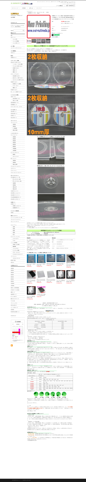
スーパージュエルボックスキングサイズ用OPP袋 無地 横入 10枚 (61, 280)
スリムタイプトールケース (15, 166)
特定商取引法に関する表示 (27, 480)
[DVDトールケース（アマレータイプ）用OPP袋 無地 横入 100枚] (51, 274)
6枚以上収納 (15, 130)
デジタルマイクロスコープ (17, 254)
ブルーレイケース (14, 122)
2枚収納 (47, 12)
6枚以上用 (14, 188)
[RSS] (12, 345)
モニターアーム (13, 224)
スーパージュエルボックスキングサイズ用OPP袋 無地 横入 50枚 (70, 280)
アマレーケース (13, 170)
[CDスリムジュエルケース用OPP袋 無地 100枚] (61, 258)
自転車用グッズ (13, 294)
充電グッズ (15, 70)
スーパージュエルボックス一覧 (16, 217)
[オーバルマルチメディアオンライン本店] (22, 4)
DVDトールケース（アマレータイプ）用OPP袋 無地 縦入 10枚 (70, 265)
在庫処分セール (13, 57)
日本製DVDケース (16, 207)
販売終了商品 (13, 260)
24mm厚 (65, 1)
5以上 (14, 234)
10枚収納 (14, 148)
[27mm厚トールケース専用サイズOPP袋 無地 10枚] (41, 289)
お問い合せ (31, 8)
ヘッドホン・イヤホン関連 (17, 64)
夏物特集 (14, 246)
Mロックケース (13, 158)
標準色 (14, 154)
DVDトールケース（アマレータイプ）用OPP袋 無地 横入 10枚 (41, 280)
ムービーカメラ (15, 238)
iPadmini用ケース (14, 113)
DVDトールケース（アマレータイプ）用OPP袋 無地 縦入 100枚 (31, 280)
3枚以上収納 (15, 164)
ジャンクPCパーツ (16, 43)
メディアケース (13, 256)
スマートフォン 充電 (49, 1)
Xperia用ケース (13, 111)
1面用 (14, 226)
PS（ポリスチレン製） (17, 179)
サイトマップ (39, 8)
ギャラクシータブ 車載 (56, 1)
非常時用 (12, 309)
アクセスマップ (14, 22)
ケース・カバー (15, 85)
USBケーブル (13, 96)
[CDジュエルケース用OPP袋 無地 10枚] (31, 258)
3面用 (14, 230)
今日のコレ (13, 52)
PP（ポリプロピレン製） (41, 12)
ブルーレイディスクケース (41, 1)
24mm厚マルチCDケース (15, 199)
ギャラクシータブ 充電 (64, 2)
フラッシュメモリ (14, 303)
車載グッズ (15, 87)
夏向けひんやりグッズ (15, 298)
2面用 (14, 228)
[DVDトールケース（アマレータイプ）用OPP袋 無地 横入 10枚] (41, 274)
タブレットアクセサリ (15, 74)
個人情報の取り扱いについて (16, 480)
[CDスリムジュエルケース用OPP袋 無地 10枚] (51, 258)
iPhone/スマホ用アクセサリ (16, 62)
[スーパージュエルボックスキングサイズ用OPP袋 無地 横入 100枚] (31, 290)
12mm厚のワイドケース (15, 195)
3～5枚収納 (15, 128)
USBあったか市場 (16, 244)
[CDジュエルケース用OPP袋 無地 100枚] (41, 258)
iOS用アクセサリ (16, 68)
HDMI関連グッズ (14, 104)
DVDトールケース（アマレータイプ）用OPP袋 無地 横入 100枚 (51, 280)
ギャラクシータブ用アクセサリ (18, 79)
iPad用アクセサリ (14, 81)
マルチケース (13, 168)
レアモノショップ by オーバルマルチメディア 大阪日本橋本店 (17, 26)
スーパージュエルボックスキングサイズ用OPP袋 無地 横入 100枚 (31, 296)
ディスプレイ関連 (16, 250)
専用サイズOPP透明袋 (15, 287)
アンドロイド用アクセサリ (17, 66)
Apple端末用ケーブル (15, 102)
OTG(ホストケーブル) (72, 2)
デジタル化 (13, 300)
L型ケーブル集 (15, 100)
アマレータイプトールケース (16, 172)
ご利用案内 (24, 8)
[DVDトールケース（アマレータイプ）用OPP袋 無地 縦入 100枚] (31, 274)
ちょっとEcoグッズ (14, 307)
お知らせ (12, 262)
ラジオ (14, 240)
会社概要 (13, 17)
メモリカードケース (16, 258)
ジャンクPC (15, 39)
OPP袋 (12, 212)
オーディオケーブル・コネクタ (16, 106)
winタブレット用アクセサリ (18, 77)
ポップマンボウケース (15, 152)
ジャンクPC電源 (16, 41)
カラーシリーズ (15, 156)
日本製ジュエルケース (17, 205)
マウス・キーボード (16, 252)
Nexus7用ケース (14, 117)
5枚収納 (12, 276)
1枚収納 (14, 124)
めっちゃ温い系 (13, 296)
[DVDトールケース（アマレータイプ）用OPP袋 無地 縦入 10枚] (70, 258)
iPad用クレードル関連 (17, 83)
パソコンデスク (15, 248)
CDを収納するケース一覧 (31, 12)
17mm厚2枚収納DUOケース (16, 197)
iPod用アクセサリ (14, 89)
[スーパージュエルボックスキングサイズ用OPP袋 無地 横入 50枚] (70, 274)
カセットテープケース (15, 221)
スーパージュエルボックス (71, 1)
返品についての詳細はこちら (58, 33)
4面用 (14, 232)
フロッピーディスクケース (15, 219)
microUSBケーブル (16, 98)
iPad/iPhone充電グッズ (15, 311)
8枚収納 (14, 146)
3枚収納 (14, 140)
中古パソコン (13, 37)
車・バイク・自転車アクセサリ (16, 91)
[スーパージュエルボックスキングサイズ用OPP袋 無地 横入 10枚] (61, 274)
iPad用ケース (13, 115)
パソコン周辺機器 (14, 242)
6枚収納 (14, 144)
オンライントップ (15, 8)
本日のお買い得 (13, 305)
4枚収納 (14, 142)
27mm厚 (62, 1)
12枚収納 (14, 150)
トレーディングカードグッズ (16, 47)
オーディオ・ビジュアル (15, 236)
